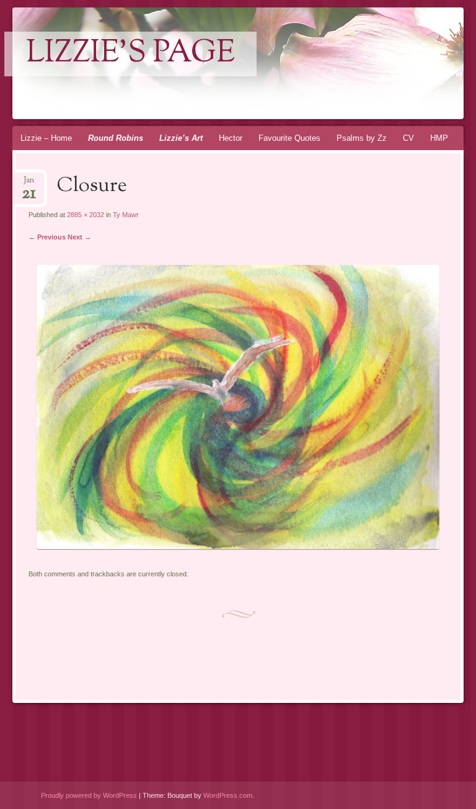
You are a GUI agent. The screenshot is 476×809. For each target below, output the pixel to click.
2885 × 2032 (85, 214)
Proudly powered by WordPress (89, 795)
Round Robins (115, 138)
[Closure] (238, 546)
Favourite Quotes (289, 138)
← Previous (47, 237)
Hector (230, 138)
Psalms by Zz (362, 138)
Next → (79, 237)
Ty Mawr (126, 214)
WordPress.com (227, 795)
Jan (29, 184)
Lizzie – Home (46, 138)
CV (408, 138)
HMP (439, 138)
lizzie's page (130, 54)
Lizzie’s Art (181, 138)
